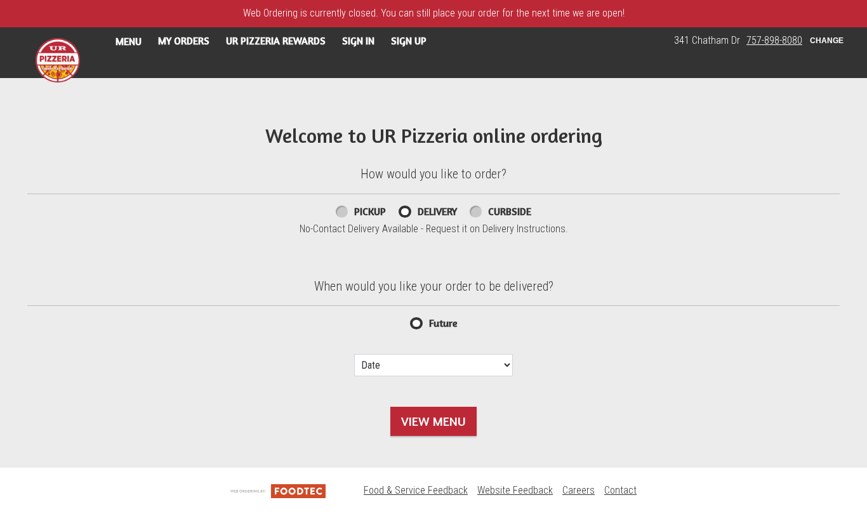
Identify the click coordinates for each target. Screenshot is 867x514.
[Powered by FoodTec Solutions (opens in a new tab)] (278, 490)
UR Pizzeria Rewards (276, 40)
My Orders (183, 40)
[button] (57, 60)
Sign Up (409, 40)
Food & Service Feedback (416, 490)
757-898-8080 (774, 40)
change (827, 40)
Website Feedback (515, 490)
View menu (433, 421)
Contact (620, 490)
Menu (129, 41)
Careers (578, 490)
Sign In (358, 40)
